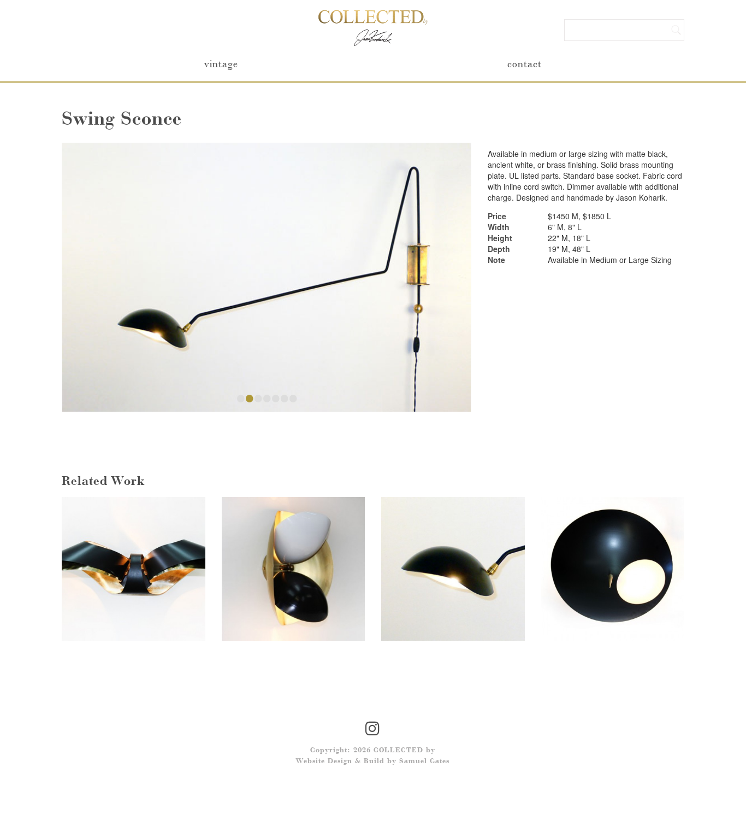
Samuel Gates (424, 761)
